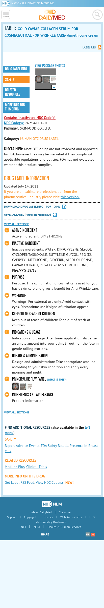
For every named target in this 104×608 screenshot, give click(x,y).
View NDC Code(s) (49, 482)
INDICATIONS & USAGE (26, 332)
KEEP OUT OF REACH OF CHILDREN (33, 314)
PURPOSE (18, 277)
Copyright (30, 517)
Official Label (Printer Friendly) (27, 215)
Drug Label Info (16, 69)
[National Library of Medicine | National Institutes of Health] (52, 504)
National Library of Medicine (32, 3)
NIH (23, 527)
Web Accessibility (71, 517)
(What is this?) (57, 379)
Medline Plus (15, 466)
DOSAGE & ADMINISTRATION (30, 355)
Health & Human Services (64, 527)
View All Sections (16, 224)
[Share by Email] (88, 534)
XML (57, 206)
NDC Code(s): (14, 123)
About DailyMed (41, 512)
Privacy (48, 517)
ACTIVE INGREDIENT (24, 230)
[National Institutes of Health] (6, 3)
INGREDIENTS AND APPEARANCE (33, 394)
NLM (37, 527)
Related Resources (12, 92)
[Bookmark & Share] (93, 534)
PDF (48, 206)
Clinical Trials (36, 466)
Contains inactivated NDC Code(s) (30, 117)
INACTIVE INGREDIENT (26, 243)
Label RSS (89, 47)
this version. (70, 197)
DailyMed (52, 15)
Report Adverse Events (22, 445)
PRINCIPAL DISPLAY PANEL (29, 379)
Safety (10, 79)
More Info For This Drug (15, 107)
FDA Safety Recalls (54, 445)
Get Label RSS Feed (19, 482)
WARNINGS (19, 295)
